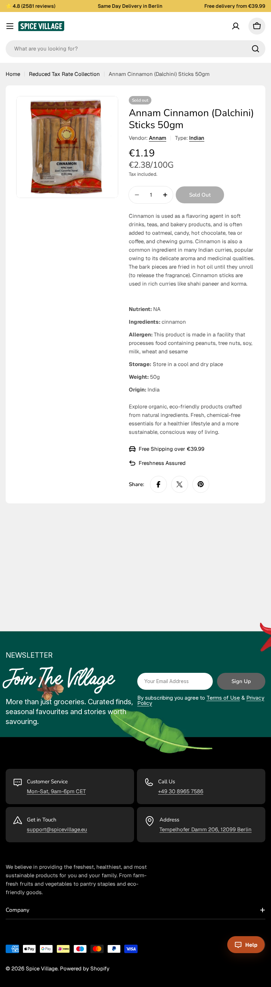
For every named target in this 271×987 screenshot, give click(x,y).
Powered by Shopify (84, 968)
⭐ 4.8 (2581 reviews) (30, 6)
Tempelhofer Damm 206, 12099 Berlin (205, 829)
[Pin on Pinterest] (200, 484)
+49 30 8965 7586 (180, 791)
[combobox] (135, 48)
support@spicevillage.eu (57, 829)
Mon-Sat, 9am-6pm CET (56, 791)
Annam (157, 137)
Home (13, 74)
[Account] (235, 26)
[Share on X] (179, 484)
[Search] (255, 48)
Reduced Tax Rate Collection (64, 74)
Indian (196, 137)
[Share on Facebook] (158, 484)
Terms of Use (223, 697)
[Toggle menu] (10, 26)
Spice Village (42, 968)
